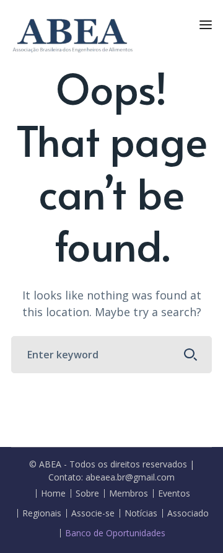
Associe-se (93, 513)
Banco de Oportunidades (115, 533)
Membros (128, 493)
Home (53, 493)
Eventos (174, 493)
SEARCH (191, 354)
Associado (188, 513)
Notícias (141, 513)
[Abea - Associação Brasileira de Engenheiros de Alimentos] (73, 33)
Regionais (41, 513)
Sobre (87, 493)
